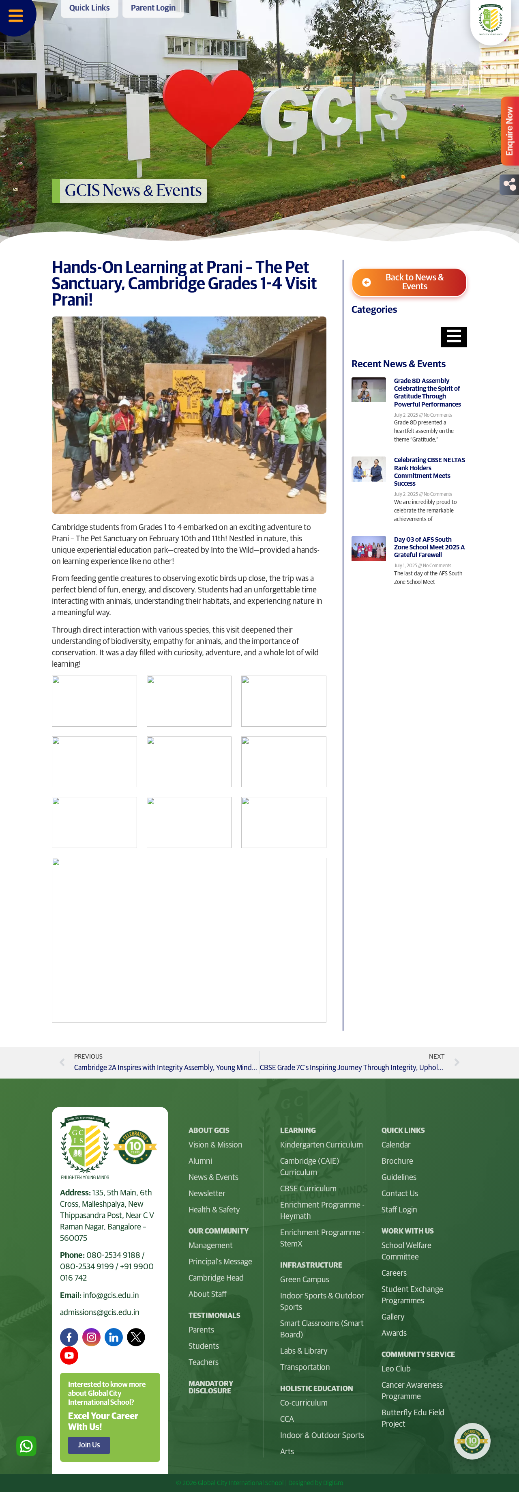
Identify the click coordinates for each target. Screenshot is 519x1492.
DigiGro (333, 1483)
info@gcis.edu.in (111, 1296)
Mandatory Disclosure (211, 1387)
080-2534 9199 (87, 1267)
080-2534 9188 (113, 1255)
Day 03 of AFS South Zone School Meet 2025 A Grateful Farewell (429, 547)
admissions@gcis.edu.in (99, 1313)
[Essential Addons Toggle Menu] (454, 337)
